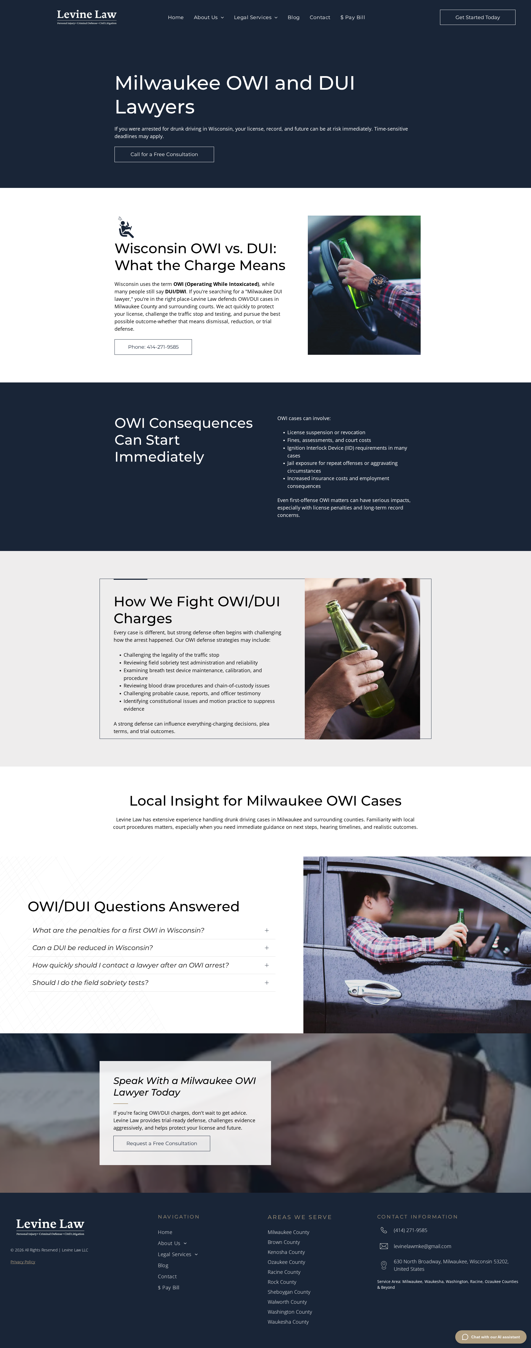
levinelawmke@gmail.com (422, 1246)
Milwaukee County (288, 1232)
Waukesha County (288, 1321)
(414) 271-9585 (410, 1230)
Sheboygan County (289, 1292)
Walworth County (287, 1301)
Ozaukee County (286, 1262)
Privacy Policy (23, 1261)
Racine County (284, 1272)
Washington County (290, 1311)
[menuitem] (176, 17)
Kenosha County (286, 1252)
